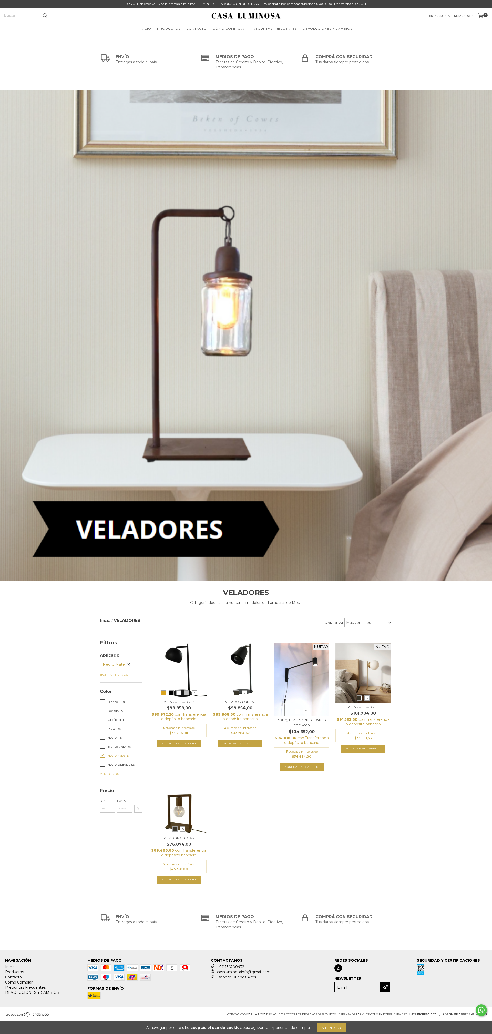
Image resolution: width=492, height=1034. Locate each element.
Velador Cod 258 (178, 838)
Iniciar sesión (463, 16)
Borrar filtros (114, 674)
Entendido (331, 1028)
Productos (168, 29)
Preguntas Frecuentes (273, 29)
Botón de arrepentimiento (464, 1014)
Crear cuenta (439, 16)
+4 (194, 692)
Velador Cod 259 (240, 702)
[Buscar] (45, 15)
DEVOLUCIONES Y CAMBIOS (327, 29)
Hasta (121, 801)
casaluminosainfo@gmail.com (244, 972)
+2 (305, 711)
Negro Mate (114, 664)
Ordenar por (334, 622)
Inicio (145, 29)
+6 (244, 692)
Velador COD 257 (179, 702)
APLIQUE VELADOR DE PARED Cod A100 (302, 722)
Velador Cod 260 (363, 707)
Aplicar (138, 809)
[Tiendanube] (27, 1016)
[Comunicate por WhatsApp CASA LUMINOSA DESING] (481, 1010)
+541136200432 (230, 967)
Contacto (196, 29)
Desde (104, 801)
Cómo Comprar (228, 29)
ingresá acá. (427, 1014)
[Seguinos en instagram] (338, 968)
